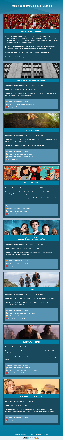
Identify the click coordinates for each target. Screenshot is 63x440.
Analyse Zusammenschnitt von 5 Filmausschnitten (22, 104)
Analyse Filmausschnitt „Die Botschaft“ (18, 211)
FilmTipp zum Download (15, 107)
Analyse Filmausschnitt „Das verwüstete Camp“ (21, 316)
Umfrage (45, 52)
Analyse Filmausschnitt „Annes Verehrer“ (19, 208)
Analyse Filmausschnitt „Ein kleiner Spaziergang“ (21, 313)
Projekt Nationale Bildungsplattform (39, 434)
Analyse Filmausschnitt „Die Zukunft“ (18, 263)
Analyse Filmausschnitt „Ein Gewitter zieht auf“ (21, 154)
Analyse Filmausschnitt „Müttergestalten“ (19, 367)
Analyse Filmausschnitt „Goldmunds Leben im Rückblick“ (23, 370)
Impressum (17, 434)
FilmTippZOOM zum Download (16, 318)
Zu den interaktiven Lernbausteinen (18, 101)
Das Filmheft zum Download (16, 373)
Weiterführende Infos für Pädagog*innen (16, 57)
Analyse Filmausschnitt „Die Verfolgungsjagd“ (20, 156)
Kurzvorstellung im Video (44, 48)
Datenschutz (24, 434)
